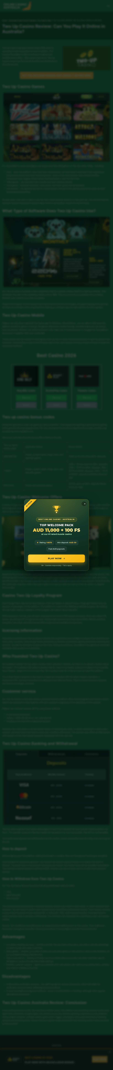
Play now (55, 558)
